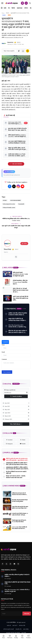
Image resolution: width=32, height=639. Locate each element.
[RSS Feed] (16, 256)
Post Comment (6, 372)
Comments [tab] (5, 342)
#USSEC (5, 200)
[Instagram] (18, 186)
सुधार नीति (24, 632)
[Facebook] (9, 186)
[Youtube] (22, 186)
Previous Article (17, 216)
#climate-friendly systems (9, 207)
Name (3, 344)
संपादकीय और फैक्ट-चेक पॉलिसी (13, 632)
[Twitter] (14, 186)
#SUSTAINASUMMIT (15, 200)
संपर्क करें (9, 625)
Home (3, 13)
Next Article (15, 223)
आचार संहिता (26, 629)
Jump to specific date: (10, 390)
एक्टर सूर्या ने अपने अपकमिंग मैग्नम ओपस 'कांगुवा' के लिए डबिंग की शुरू (16, 226)
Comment (4, 359)
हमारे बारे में (15, 625)
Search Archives (16, 396)
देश (9, 8)
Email (3, 352)
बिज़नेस (13, 8)
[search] (30, 3)
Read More (16, 164)
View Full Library (16, 424)
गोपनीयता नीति (22, 625)
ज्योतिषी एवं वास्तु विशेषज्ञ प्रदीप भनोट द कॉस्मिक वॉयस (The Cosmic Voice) (16, 219)
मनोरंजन (26, 8)
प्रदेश (5, 8)
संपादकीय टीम (18, 629)
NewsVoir (10, 42)
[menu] (2, 3)
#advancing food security (9, 204)
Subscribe (26, 613)
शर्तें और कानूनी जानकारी (8, 629)
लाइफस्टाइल (19, 8)
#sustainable (21, 204)
